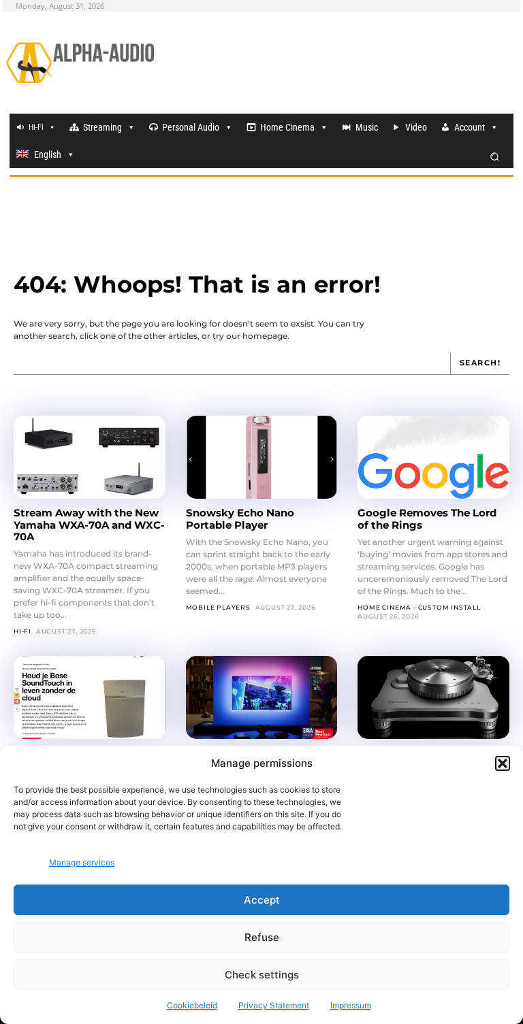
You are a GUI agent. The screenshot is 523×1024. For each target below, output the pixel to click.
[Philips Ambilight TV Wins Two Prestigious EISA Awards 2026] (262, 697)
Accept (262, 899)
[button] (502, 763)
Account (469, 127)
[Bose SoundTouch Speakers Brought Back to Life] (89, 697)
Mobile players (218, 607)
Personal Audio (190, 127)
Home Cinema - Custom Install (419, 607)
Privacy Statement (273, 1005)
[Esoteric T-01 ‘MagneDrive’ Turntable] (433, 697)
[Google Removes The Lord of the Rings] (433, 457)
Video (416, 127)
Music (366, 127)
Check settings (262, 974)
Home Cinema (287, 127)
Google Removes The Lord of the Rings (427, 518)
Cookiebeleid (192, 1005)
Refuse (261, 937)
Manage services (81, 862)
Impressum (350, 1005)
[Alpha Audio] (80, 62)
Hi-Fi (36, 127)
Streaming (102, 127)
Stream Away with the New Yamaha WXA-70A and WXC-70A (89, 524)
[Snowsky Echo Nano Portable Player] (262, 457)
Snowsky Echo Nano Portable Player (240, 518)
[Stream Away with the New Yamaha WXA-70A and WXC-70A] (89, 457)
